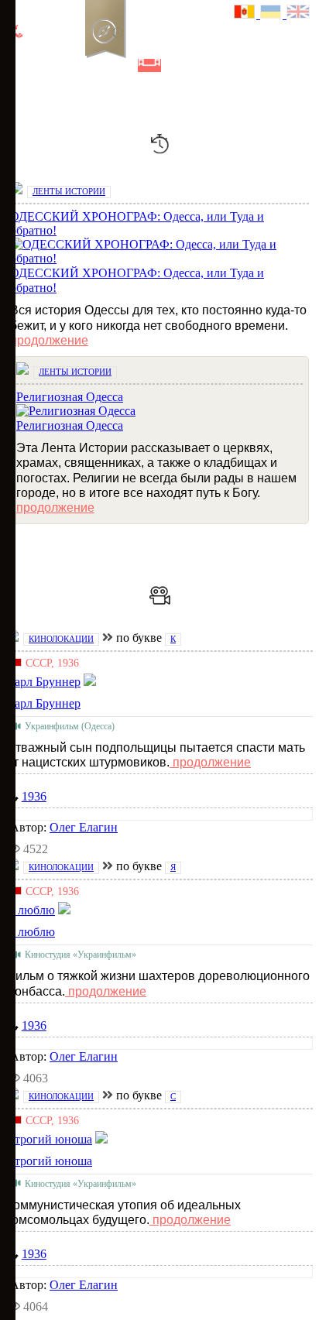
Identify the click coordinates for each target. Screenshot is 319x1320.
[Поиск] (200, 65)
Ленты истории (69, 191)
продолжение (49, 340)
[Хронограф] (44, 65)
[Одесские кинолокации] (149, 65)
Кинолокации (61, 638)
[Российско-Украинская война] (70, 65)
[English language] (298, 13)
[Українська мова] (273, 13)
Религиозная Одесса (69, 425)
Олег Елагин (84, 827)
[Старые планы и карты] (96, 65)
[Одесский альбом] (123, 65)
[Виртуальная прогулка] (175, 65)
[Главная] (17, 65)
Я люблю (30, 931)
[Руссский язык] (247, 13)
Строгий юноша (49, 1160)
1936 (34, 796)
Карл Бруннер (43, 703)
